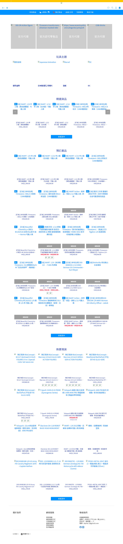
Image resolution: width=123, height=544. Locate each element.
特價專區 (80, 12)
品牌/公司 (69, 12)
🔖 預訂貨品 (57, 12)
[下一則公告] (112, 1)
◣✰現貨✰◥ (44, 12)
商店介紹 (90, 12)
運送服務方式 (50, 519)
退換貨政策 (50, 523)
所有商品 (33, 12)
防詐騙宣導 (50, 527)
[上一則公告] (11, 1)
